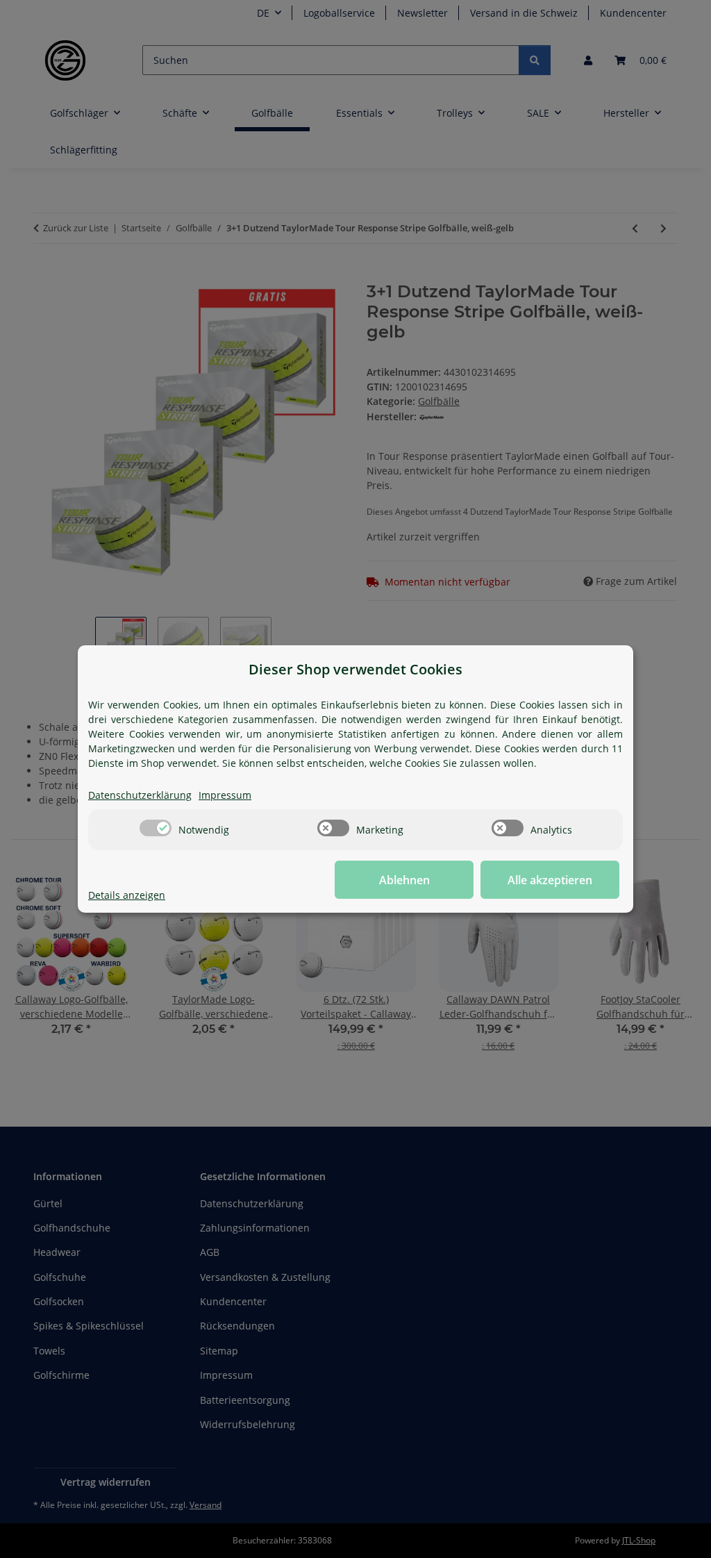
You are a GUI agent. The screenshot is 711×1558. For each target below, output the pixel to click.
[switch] (156, 828)
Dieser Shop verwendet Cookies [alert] (355, 669)
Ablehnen (404, 880)
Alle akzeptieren (550, 880)
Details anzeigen (126, 895)
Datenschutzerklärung (140, 795)
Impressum (225, 795)
